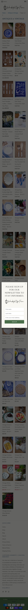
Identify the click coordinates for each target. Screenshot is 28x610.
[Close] (25, 283)
